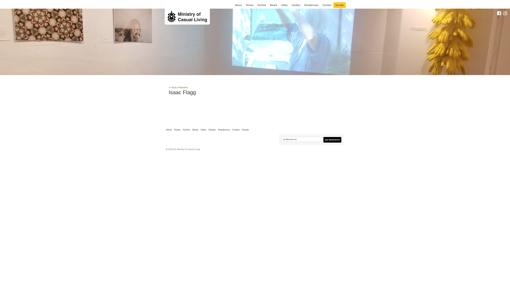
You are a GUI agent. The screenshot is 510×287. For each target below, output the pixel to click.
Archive (262, 5)
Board (273, 5)
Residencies (311, 5)
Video (284, 5)
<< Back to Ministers (178, 87)
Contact (326, 5)
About (238, 5)
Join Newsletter (332, 139)
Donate (339, 5)
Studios (296, 5)
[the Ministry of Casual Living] (187, 17)
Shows (250, 5)
